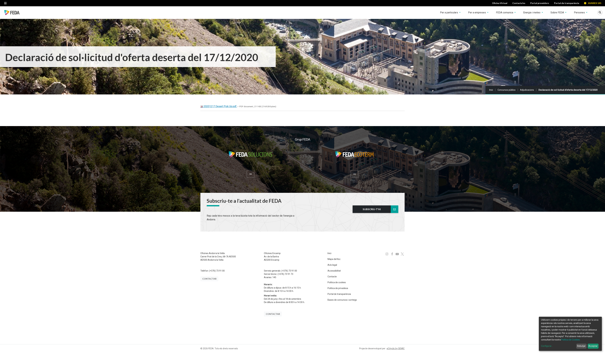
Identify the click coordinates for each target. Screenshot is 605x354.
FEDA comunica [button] (505, 12)
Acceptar (593, 346)
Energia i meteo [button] (532, 12)
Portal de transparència (339, 294)
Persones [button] (579, 12)
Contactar (209, 278)
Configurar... (547, 346)
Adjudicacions (527, 90)
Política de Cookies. (570, 339)
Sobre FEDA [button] (557, 12)
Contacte (332, 276)
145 (274, 277)
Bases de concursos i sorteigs (342, 300)
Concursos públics (507, 90)
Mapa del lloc (334, 259)
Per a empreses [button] (477, 12)
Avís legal (332, 265)
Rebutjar (581, 346)
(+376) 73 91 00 (217, 270)
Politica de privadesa (338, 288)
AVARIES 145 (594, 3)
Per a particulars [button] (449, 12)
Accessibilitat (334, 270)
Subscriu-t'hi (372, 209)
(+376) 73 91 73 (285, 274)
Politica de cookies (337, 282)
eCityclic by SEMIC (396, 348)
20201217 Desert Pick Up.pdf (220, 106)
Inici (491, 90)
